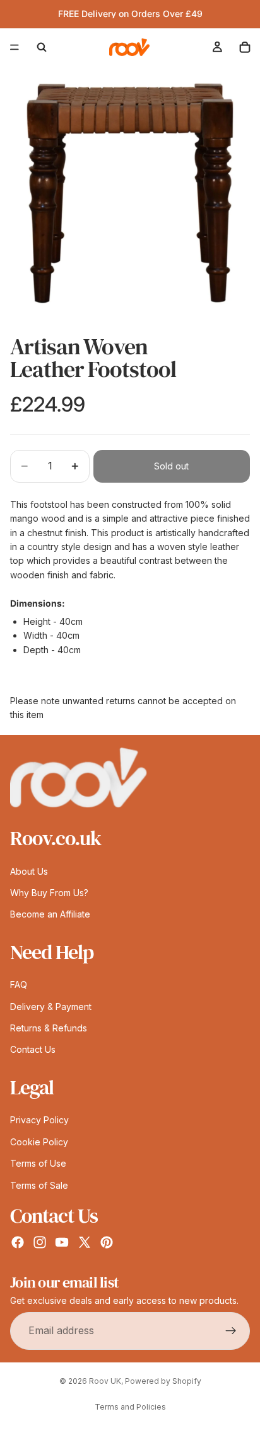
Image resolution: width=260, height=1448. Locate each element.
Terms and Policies (130, 1407)
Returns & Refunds (48, 1028)
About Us (29, 870)
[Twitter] (84, 1242)
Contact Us (33, 1049)
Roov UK (105, 1381)
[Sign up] (231, 1330)
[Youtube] (61, 1242)
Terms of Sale (39, 1184)
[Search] (42, 47)
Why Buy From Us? (49, 892)
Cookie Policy (39, 1141)
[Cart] (245, 47)
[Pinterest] (106, 1242)
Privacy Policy (39, 1119)
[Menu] (14, 47)
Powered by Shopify (163, 1381)
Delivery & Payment (51, 1006)
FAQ (18, 984)
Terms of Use (38, 1163)
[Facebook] (17, 1242)
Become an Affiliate (50, 914)
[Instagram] (39, 1242)
